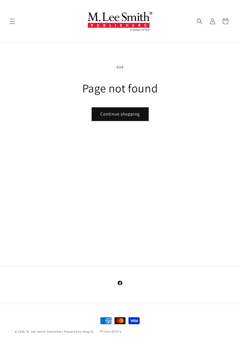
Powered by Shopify (79, 332)
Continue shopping (120, 114)
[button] (12, 21)
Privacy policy (110, 331)
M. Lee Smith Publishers (45, 332)
